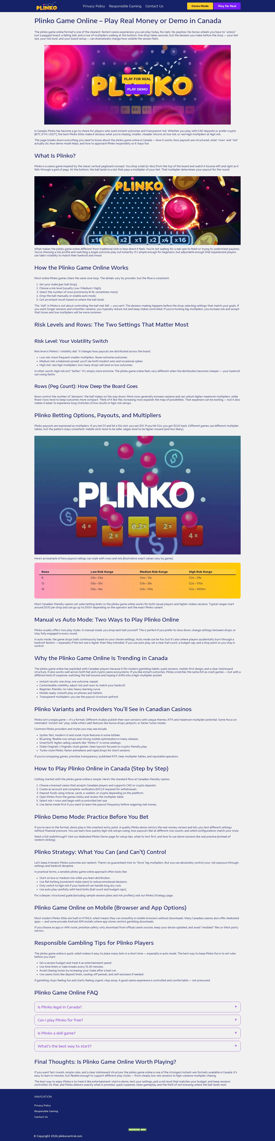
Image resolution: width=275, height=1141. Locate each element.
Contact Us (41, 1117)
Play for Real (227, 6)
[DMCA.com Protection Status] (137, 1129)
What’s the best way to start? (65, 1046)
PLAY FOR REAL (137, 79)
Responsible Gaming (46, 1111)
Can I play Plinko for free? (60, 1020)
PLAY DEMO (137, 89)
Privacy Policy (42, 1105)
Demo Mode (200, 6)
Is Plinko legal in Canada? (60, 1007)
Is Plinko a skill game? (57, 1033)
